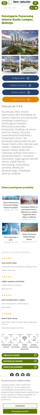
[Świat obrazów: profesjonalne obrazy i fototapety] (20, 2)
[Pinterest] (28, 375)
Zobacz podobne (19, 99)
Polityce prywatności (25, 394)
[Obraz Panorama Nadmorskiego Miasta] (29, 227)
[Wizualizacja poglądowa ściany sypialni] (29, 65)
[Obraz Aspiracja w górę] (11, 229)
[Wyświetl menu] (4, 3)
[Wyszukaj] (31, 8)
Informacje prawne (13, 361)
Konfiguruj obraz (18, 78)
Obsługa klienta (11, 355)
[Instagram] (23, 375)
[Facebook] (12, 375)
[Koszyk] (35, 3)
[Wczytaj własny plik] (36, 8)
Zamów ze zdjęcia (18, 92)
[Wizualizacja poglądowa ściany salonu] (10, 65)
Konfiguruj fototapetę (18, 85)
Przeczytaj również (12, 367)
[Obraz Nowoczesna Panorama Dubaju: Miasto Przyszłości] (11, 197)
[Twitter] (17, 375)
